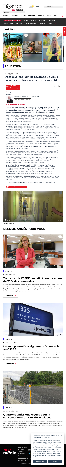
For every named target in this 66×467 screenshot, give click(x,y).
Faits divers (42, 20)
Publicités (21, 454)
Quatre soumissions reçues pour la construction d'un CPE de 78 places (27, 416)
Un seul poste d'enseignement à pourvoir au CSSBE (31, 348)
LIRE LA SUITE (10, 295)
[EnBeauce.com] (10, 453)
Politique (52, 20)
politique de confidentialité (47, 455)
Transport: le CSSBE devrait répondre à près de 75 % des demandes (32, 280)
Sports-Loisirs (8, 23)
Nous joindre (22, 447)
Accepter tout (40, 461)
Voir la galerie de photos (15, 104)
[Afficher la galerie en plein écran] (61, 192)
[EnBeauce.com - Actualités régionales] (13, 7)
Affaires (33, 20)
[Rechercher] (62, 15)
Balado (50, 23)
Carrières (21, 451)
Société (26, 20)
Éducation (13, 66)
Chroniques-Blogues (31, 23)
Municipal (19, 23)
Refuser (55, 461)
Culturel (42, 23)
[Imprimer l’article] (58, 86)
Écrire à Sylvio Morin (22, 99)
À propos (21, 449)
